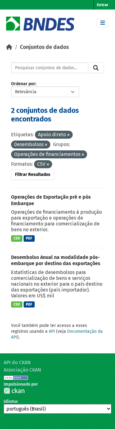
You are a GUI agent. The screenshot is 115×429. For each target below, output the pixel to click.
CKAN (14, 390)
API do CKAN (17, 362)
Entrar (102, 4)
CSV (16, 238)
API (52, 331)
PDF (29, 238)
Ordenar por (23, 83)
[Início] (9, 47)
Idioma (10, 401)
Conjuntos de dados (44, 47)
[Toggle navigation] (102, 22)
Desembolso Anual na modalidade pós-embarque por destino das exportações (55, 260)
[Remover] (68, 135)
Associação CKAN (22, 370)
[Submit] (96, 67)
